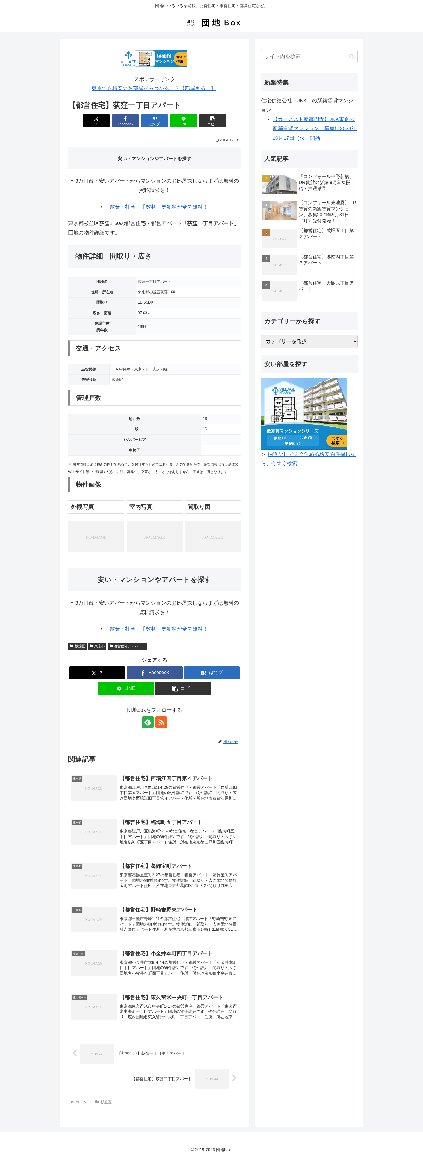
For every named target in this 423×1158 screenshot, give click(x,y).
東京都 (99, 646)
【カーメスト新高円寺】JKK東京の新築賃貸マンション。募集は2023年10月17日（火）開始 (315, 128)
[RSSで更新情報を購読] (161, 722)
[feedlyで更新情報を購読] (148, 722)
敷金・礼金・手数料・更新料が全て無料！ (159, 207)
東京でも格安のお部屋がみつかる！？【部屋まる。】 (154, 88)
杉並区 (80, 646)
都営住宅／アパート (129, 646)
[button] (212, 120)
